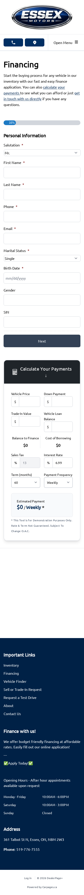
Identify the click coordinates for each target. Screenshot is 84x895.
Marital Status (16, 250)
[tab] (42, 785)
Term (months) (21, 475)
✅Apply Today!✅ (18, 763)
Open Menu (64, 42)
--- (5, 755)
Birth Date (14, 268)
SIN (6, 312)
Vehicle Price (20, 394)
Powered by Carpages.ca (42, 887)
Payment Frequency (58, 475)
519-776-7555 (28, 849)
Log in (28, 878)
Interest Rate (53, 455)
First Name (14, 162)
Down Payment (55, 394)
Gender (9, 290)
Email (10, 228)
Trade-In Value (21, 413)
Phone (10, 206)
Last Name (14, 184)
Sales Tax (17, 455)
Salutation (13, 145)
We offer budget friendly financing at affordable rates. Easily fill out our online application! (42, 744)
